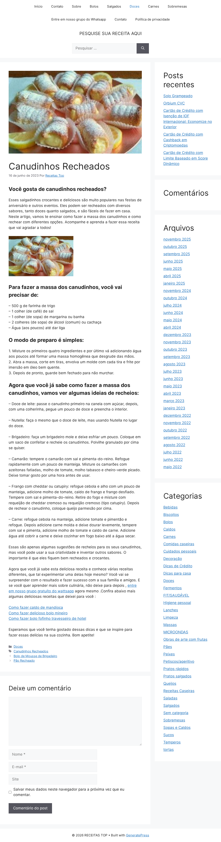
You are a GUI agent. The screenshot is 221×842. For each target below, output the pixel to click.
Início (38, 6)
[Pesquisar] (143, 48)
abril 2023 (172, 393)
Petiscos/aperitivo (178, 661)
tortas (168, 749)
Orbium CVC (174, 103)
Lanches (170, 610)
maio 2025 (172, 268)
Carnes (153, 6)
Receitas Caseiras (178, 691)
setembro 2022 (176, 437)
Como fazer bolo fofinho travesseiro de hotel (47, 618)
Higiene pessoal (177, 603)
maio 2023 (172, 386)
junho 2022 (173, 459)
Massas (170, 625)
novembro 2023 (177, 342)
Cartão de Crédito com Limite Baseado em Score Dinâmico (185, 158)
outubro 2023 (175, 349)
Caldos (169, 529)
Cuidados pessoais (179, 551)
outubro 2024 (175, 298)
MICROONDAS (175, 632)
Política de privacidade (152, 19)
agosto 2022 (174, 445)
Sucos (168, 735)
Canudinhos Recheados (31, 651)
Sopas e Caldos (177, 727)
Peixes (169, 654)
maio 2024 (172, 320)
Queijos (169, 683)
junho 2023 (173, 379)
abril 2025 (172, 276)
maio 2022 (172, 467)
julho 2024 (172, 305)
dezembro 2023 (177, 335)
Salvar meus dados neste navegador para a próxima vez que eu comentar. (68, 792)
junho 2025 (173, 261)
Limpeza (170, 617)
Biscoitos (171, 514)
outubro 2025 (175, 246)
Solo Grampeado (178, 96)
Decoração (172, 559)
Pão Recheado (24, 660)
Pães (167, 647)
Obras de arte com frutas (185, 639)
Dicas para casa (177, 573)
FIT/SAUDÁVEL (176, 595)
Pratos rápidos (176, 669)
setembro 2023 (176, 357)
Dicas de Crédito (177, 566)
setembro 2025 (176, 254)
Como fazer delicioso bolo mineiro (38, 613)
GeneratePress (137, 835)
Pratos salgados (177, 676)
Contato (57, 6)
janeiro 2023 (174, 408)
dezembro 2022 (177, 415)
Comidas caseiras (178, 544)
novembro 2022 (177, 423)
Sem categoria (175, 713)
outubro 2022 (175, 430)
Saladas (170, 698)
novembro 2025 (177, 239)
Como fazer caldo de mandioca (36, 607)
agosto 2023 (174, 364)
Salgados (114, 6)
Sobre (76, 6)
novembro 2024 (177, 291)
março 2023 (173, 401)
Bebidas (170, 507)
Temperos (172, 742)
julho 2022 (172, 452)
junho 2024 (173, 313)
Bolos (94, 6)
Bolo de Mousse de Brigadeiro (35, 656)
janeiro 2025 (174, 283)
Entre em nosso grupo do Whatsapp (78, 19)
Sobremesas (177, 6)
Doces (134, 6)
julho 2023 (172, 371)
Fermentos (172, 588)
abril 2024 (172, 327)
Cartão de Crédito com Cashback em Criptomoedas (183, 139)
